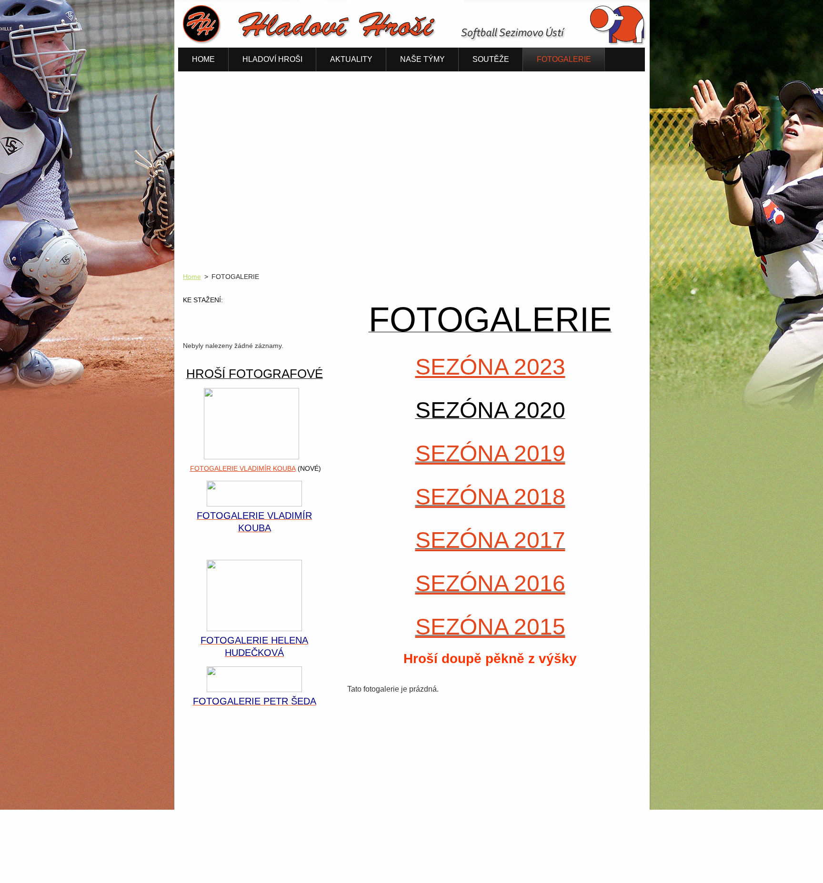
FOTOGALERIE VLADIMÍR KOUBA (243, 468)
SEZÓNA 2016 (490, 583)
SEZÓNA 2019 (490, 453)
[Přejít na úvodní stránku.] (416, 43)
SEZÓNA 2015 (490, 626)
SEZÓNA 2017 (490, 540)
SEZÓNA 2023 (490, 366)
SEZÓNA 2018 (490, 496)
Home (192, 276)
